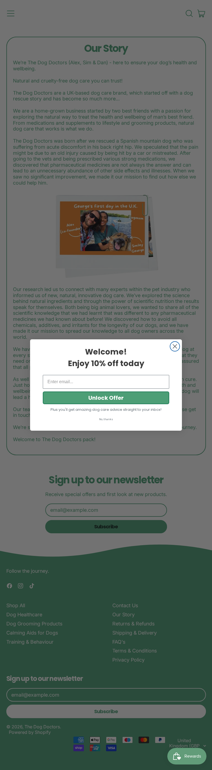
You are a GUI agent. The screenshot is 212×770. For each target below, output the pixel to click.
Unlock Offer (106, 398)
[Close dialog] (175, 346)
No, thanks (106, 419)
